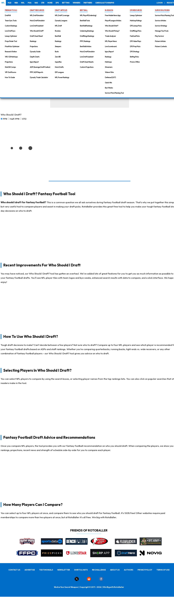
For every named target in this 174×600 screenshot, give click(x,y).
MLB (9, 3)
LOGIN (160, 3)
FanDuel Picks (135, 36)
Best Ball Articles (85, 46)
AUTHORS (128, 570)
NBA (16, 3)
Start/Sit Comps (10, 67)
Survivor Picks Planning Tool (114, 93)
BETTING (65, 3)
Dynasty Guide (35, 51)
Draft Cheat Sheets (86, 62)
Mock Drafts (59, 67)
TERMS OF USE (163, 570)
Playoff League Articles (113, 20)
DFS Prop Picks (135, 46)
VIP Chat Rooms (10, 72)
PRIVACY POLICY (145, 570)
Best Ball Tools (85, 20)
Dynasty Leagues (61, 20)
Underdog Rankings (87, 31)
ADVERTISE (30, 570)
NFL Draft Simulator (37, 15)
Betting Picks (134, 57)
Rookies (57, 31)
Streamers (108, 67)
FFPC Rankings (85, 41)
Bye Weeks (109, 88)
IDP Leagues (59, 72)
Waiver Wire (109, 72)
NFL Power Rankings (62, 77)
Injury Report (34, 62)
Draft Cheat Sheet (36, 36)
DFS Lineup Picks (136, 26)
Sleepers (58, 46)
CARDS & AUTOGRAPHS (104, 3)
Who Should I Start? (111, 26)
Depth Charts (34, 57)
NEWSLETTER (63, 570)
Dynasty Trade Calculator (39, 77)
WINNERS (76, 3)
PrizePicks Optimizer (12, 46)
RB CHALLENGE (99, 570)
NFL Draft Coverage (62, 15)
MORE (49, 3)
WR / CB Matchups (11, 57)
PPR (5, 118)
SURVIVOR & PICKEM (162, 10)
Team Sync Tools (10, 20)
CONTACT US (14, 570)
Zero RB (57, 57)
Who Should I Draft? (37, 31)
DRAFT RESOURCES (37, 10)
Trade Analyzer (110, 36)
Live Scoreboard (110, 46)
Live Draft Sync (10, 31)
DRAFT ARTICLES (61, 10)
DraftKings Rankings (87, 36)
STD (24, 118)
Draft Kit (8, 15)
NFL (2, 3)
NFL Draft (58, 26)
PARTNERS (87, 3)
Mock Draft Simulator (37, 20)
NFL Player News (111, 41)
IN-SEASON (109, 10)
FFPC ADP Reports (36, 72)
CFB (42, 3)
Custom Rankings (11, 26)
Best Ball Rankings (86, 26)
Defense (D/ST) (110, 77)
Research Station (11, 51)
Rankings (33, 41)
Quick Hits (108, 82)
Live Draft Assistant (36, 26)
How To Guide (10, 77)
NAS (36, 3)
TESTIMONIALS (46, 570)
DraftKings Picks (135, 31)
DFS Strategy (134, 51)
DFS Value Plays (135, 41)
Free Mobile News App (113, 15)
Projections (9, 62)
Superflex (58, 62)
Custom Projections (86, 67)
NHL (22, 3)
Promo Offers (135, 62)
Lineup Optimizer (11, 36)
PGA (29, 3)
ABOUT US (115, 570)
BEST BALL (84, 10)
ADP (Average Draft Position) (40, 67)
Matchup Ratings (136, 20)
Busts (57, 51)
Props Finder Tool (11, 41)
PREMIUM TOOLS (11, 10)
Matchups (108, 62)
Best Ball (58, 36)
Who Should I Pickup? (112, 31)
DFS (57, 3)
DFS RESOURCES (136, 10)
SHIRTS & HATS (81, 570)
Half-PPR (14, 118)
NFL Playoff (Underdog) (88, 15)
